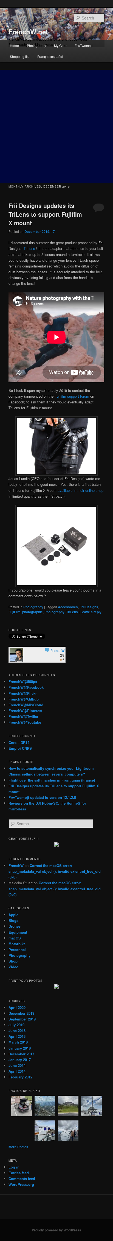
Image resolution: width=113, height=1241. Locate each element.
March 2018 (18, 1042)
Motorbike (17, 943)
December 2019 (21, 1013)
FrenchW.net (28, 31)
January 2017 (20, 1059)
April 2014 (17, 1071)
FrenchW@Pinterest (25, 710)
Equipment (18, 932)
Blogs (13, 920)
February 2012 (20, 1077)
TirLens (72, 611)
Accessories (68, 606)
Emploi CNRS (20, 748)
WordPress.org (21, 1184)
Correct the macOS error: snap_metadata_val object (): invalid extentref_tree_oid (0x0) (55, 871)
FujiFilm (15, 611)
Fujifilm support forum (72, 396)
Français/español (50, 56)
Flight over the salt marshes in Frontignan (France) (52, 780)
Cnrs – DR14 (19, 742)
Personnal (17, 949)
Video (13, 966)
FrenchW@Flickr (23, 693)
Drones (15, 926)
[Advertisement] (56, 126)
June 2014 (17, 1065)
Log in (14, 1167)
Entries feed (19, 1172)
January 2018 (20, 1048)
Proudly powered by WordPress (56, 1230)
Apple (13, 914)
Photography (36, 45)
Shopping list (19, 56)
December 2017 (21, 1053)
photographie (32, 611)
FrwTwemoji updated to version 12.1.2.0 (42, 797)
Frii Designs (89, 606)
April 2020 (17, 1007)
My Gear (60, 45)
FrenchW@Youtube (25, 722)
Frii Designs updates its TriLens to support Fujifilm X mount (45, 214)
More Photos (18, 1146)
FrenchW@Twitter (23, 716)
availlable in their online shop (80, 490)
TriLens (29, 248)
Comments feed (22, 1178)
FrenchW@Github (24, 699)
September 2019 (22, 1019)
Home (14, 45)
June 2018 (17, 1030)
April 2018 (17, 1036)
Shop (13, 961)
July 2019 (16, 1024)
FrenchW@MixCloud (26, 704)
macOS (15, 938)
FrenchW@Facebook (26, 687)
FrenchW (16, 865)
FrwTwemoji (83, 45)
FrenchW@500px (23, 681)
